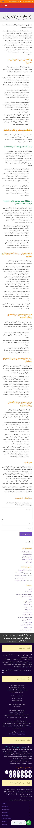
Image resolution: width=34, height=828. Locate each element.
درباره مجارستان (27, 612)
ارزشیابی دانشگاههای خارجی (24, 594)
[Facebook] (3, 1)
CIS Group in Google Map (17, 734)
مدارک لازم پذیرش (27, 620)
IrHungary (5, 813)
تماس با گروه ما (27, 602)
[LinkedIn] (18, 772)
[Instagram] (6, 772)
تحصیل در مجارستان (20, 575)
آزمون (30, 589)
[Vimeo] (10, 772)
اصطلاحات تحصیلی (26, 597)
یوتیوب (22, 747)
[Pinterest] (30, 776)
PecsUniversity (6, 819)
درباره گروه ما (28, 609)
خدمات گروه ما (28, 604)
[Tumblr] (22, 776)
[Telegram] (10, 776)
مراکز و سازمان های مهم (25, 630)
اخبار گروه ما (28, 591)
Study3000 (5, 807)
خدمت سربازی (28, 607)
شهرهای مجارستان (27, 559)
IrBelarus (4, 825)
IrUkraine (4, 822)
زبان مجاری (29, 562)
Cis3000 (4, 804)
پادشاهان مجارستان (26, 552)
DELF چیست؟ (22, 570)
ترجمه (30, 599)
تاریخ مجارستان (27, 554)
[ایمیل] (30, 772)
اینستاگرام (7, 747)
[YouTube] (14, 772)
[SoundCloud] (18, 776)
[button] (6, 5)
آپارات (17, 747)
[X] (22, 772)
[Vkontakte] (26, 776)
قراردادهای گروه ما (27, 615)
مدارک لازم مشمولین (26, 625)
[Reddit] (14, 776)
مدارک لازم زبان (27, 622)
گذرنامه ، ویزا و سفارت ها (25, 617)
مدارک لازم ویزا (28, 627)
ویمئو (13, 747)
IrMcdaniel (5, 816)
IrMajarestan (6, 810)
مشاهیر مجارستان (27, 557)
